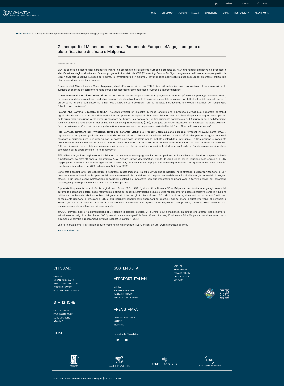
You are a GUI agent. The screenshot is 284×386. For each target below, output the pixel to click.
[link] (217, 3)
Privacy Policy (182, 273)
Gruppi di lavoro (63, 287)
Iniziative (119, 324)
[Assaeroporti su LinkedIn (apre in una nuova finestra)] (118, 342)
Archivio (58, 321)
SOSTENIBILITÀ (126, 268)
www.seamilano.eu (68, 230)
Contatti (179, 266)
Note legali (180, 269)
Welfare (178, 280)
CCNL (58, 333)
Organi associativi (64, 280)
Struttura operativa (66, 283)
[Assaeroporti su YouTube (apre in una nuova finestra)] (126, 342)
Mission (58, 276)
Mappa (117, 287)
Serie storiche (62, 317)
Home (19, 33)
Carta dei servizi (123, 294)
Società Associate (124, 290)
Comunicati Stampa (124, 317)
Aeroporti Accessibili (126, 297)
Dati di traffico (62, 310)
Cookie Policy (181, 276)
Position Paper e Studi (66, 290)
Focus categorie (63, 314)
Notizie (27, 33)
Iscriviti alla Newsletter (126, 334)
